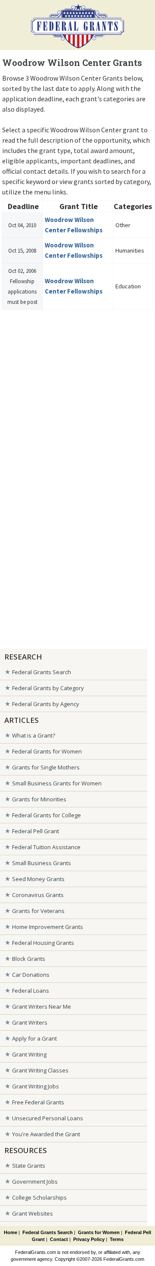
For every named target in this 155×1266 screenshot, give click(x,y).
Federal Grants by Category (48, 688)
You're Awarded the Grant (46, 1134)
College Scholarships (39, 1197)
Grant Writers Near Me (41, 1006)
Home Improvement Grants (47, 927)
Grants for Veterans (38, 911)
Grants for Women (99, 1232)
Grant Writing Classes (40, 1070)
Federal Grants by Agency (45, 704)
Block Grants (28, 959)
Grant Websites (32, 1213)
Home (10, 1232)
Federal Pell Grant (35, 831)
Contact (59, 1239)
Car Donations (31, 974)
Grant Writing (29, 1054)
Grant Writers (29, 1022)
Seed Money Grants (38, 879)
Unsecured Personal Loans (47, 1118)
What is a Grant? (33, 735)
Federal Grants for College (46, 815)
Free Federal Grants (38, 1102)
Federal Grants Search (41, 672)
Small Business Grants (41, 863)
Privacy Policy (89, 1239)
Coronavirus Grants (38, 895)
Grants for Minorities (39, 799)
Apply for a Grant (34, 1038)
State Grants (28, 1165)
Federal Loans (30, 990)
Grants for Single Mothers (46, 767)
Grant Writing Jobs (35, 1086)
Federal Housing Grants (43, 943)
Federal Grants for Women (47, 751)
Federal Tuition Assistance (46, 847)
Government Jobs (35, 1181)
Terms (117, 1239)
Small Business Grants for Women (57, 783)
